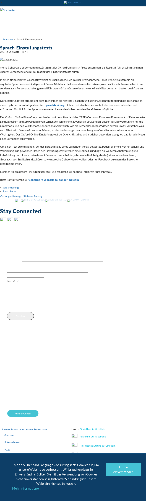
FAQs (7, 449)
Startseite (8, 39)
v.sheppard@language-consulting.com (53, 179)
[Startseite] (7, 9)
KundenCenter (22, 413)
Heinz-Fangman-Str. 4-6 (24, 354)
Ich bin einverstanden (123, 469)
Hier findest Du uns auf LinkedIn (97, 445)
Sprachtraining (10, 187)
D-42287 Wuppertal (22, 361)
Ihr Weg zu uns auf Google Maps (29, 372)
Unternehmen (12, 442)
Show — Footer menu (13, 429)
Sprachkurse (9, 191)
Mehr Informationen (26, 488)
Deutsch (79, 2)
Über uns (9, 434)
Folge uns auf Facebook (92, 436)
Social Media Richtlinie (92, 428)
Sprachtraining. (55, 105)
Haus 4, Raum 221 (22, 347)
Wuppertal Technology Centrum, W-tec (33, 340)
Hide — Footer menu (37, 429)
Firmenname (14, 263)
